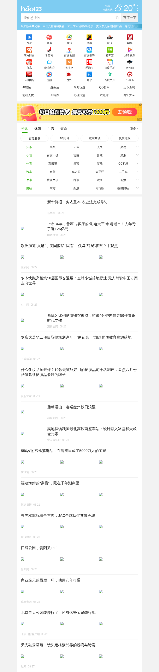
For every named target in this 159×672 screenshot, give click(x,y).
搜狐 (89, 42)
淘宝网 (69, 67)
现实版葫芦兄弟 (30, 26)
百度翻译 (89, 55)
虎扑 (69, 80)
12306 (130, 80)
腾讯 (69, 42)
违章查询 (129, 87)
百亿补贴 (34, 138)
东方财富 (29, 55)
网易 (129, 42)
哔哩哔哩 (49, 67)
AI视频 (26, 87)
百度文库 (109, 80)
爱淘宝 (90, 67)
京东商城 (94, 138)
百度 (29, 42)
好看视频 (129, 55)
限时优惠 (79, 87)
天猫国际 (29, 80)
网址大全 (129, 95)
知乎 (89, 80)
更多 (133, 128)
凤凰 (49, 42)
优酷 (49, 80)
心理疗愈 (79, 95)
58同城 (64, 138)
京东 (29, 67)
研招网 (130, 67)
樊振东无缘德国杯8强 (109, 26)
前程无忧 (28, 95)
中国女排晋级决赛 (53, 26)
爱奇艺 (110, 55)
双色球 (104, 95)
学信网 (49, 55)
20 (128, 8)
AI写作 (55, 95)
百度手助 (109, 67)
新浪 (109, 42)
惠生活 (54, 87)
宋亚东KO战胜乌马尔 (80, 26)
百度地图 (69, 55)
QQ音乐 (104, 87)
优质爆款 (124, 138)
